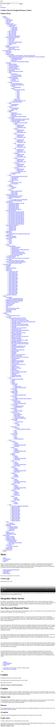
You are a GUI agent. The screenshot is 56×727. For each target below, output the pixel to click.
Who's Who (8, 21)
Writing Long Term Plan (19, 89)
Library (7, 531)
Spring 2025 (14, 396)
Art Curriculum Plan (15, 172)
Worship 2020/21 (12, 541)
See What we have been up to (17, 349)
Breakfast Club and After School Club (14, 300)
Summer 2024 (14, 412)
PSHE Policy (14, 112)
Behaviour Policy (15, 248)
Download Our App (7, 550)
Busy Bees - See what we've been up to (20, 357)
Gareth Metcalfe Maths (16, 59)
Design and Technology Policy (18, 120)
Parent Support (12, 38)
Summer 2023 (14, 434)
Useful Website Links (18, 438)
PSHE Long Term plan (16, 114)
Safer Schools (9, 232)
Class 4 (10, 243)
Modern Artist (20, 126)
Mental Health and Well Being (12, 37)
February (16, 128)
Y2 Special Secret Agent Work (23, 429)
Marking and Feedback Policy (17, 252)
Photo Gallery (17, 401)
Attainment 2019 (12, 228)
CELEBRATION (18, 407)
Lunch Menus (9, 297)
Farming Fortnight (13, 64)
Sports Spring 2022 (13, 287)
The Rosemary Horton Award (12, 46)
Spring (12, 381)
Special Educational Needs (12, 194)
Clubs (7, 521)
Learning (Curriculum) (16, 331)
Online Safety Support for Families (16, 260)
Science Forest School (19, 416)
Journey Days (9, 545)
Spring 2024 (14, 408)
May (15, 143)
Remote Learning (10, 54)
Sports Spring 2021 (13, 291)
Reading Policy (17, 87)
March (15, 133)
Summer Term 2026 (15, 509)
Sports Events (9, 270)
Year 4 (18, 95)
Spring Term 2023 (15, 519)
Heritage (8, 45)
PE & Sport (11, 181)
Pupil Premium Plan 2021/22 (15, 209)
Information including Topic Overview (19, 342)
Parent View (8, 305)
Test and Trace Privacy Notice (15, 263)
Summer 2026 (14, 29)
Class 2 (10, 241)
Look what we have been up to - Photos (20, 320)
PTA (7, 307)
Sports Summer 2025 (13, 275)
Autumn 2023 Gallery (19, 405)
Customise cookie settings (16, 685)
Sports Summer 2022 (13, 286)
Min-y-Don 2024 (12, 32)
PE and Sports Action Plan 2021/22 (16, 216)
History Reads (14, 193)
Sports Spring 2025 (13, 276)
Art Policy (13, 173)
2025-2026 (11, 523)
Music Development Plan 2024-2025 (19, 176)
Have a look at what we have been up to (20, 343)
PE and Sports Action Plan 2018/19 (16, 220)
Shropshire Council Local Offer (15, 195)
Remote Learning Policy (14, 255)
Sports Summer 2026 (13, 271)
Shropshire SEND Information (15, 200)
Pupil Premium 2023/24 (14, 206)
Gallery (15, 385)
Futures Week (12, 70)
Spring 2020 (11, 530)
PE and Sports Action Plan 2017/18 (16, 221)
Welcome (8, 18)
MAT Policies (9, 51)
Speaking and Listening (16, 101)
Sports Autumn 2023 (13, 281)
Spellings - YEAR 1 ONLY (17, 361)
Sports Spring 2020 (13, 293)
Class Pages (8, 316)
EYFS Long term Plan (16, 75)
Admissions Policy (13, 237)
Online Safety (9, 259)
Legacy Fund (11, 48)
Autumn (13, 380)
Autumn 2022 (14, 419)
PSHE (10, 111)
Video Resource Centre (11, 309)
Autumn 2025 (14, 383)
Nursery (7, 314)
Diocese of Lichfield (10, 537)
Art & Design (12, 117)
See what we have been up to (17, 347)
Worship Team (9, 547)
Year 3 (18, 94)
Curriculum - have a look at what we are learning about (23, 321)
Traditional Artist (20, 125)
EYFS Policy (14, 73)
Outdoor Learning (10, 23)
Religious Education (13, 77)
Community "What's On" (11, 294)
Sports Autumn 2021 (13, 288)
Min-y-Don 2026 (12, 34)
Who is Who (11, 40)
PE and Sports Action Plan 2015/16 (16, 224)
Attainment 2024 (12, 226)
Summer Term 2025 (15, 513)
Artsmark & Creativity (11, 256)
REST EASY (12, 39)
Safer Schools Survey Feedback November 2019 (19, 233)
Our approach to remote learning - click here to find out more (22, 55)
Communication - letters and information (20, 330)
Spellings (16, 423)
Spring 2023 (14, 426)
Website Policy (6, 664)
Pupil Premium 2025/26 (14, 204)
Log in (4, 551)
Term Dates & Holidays (11, 267)
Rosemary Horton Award (14, 49)
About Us (5, 17)
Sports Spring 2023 (13, 283)
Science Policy (14, 109)
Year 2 (18, 93)
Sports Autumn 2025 (13, 274)
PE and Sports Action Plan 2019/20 (16, 219)
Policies (10, 44)
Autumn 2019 (12, 529)
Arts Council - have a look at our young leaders (19, 258)
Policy (12, 188)
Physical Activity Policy (16, 182)
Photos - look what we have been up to (19, 336)
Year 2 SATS (17, 413)
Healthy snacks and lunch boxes (16, 298)
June (15, 148)
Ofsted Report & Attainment (12, 225)
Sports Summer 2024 (13, 278)
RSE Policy (14, 115)
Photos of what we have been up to (19, 319)
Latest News (8, 269)
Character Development (14, 66)
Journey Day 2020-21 (13, 546)
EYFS (10, 72)
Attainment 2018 (12, 230)
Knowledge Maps (18, 414)
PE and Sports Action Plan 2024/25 (16, 213)
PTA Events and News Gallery (12, 308)
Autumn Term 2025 (15, 507)
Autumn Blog (14, 27)
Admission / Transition (11, 236)
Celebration (13, 344)
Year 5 (18, 97)
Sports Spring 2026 (13, 272)
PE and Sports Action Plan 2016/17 (16, 222)
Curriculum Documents (16, 76)
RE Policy (13, 79)
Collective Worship (10, 536)
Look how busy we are (16, 329)
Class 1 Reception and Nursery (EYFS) (17, 318)
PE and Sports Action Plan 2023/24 (16, 214)
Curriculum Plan (15, 78)
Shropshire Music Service (17, 57)
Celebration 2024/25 (13, 526)
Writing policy (17, 99)
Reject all (3, 685)
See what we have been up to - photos (19, 340)
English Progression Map (16, 83)
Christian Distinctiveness (11, 540)
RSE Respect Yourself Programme (18, 116)
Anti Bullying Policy (15, 247)
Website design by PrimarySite (9, 669)
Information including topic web (18, 346)
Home (4, 16)
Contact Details (9, 20)
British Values (9, 238)
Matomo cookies (7, 708)
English (10, 82)
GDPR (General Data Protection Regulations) (16, 261)
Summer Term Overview (16, 355)
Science (10, 106)
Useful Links (9, 311)
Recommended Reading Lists (17, 84)
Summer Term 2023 (15, 520)
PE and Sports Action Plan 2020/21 (16, 217)
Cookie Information (7, 663)
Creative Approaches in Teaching (16, 71)
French (10, 184)
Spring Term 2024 (15, 515)
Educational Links (10, 532)
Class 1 (10, 239)
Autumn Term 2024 (15, 510)
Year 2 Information (18, 410)
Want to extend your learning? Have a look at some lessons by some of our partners (27, 56)
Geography (11, 186)
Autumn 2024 (14, 392)
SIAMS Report (9, 235)
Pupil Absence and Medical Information (14, 299)
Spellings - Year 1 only (16, 376)
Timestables (16, 446)
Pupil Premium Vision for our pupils (16, 203)
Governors (8, 53)
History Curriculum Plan (16, 191)
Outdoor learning (15, 350)
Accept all (8, 685)
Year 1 (18, 92)
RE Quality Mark (15, 81)
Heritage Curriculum (13, 65)
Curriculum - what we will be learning (19, 324)
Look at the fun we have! (14, 315)
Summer (13, 382)
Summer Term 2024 (15, 517)
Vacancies (8, 22)
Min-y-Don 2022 (12, 31)
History (10, 189)
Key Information (6, 50)
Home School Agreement (16, 254)
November (16, 162)
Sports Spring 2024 (13, 280)
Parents (4, 296)
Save (12, 725)
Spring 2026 (14, 28)
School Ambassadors (10, 524)
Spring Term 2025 (15, 512)
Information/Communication (17, 360)
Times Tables (17, 459)
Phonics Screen (17, 386)
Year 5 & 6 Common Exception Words (19, 506)
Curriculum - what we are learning (18, 327)
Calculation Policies (13, 67)
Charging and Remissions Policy (18, 253)
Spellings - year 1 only (16, 368)
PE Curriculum (14, 183)
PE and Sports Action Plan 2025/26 (16, 211)
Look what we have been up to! (18, 364)
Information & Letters (16, 375)
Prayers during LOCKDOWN (15, 542)
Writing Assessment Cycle (19, 100)
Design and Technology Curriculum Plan (20, 119)
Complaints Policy (15, 250)
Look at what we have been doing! (18, 371)
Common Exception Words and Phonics (22, 398)
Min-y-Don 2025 (12, 33)
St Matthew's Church (10, 539)
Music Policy (14, 178)
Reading (13, 86)
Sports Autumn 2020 (13, 292)
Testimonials (8, 310)
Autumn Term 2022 (15, 518)
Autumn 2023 (14, 404)
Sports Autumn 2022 (13, 285)
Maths (10, 103)
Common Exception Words (17, 379)
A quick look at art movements (20, 122)
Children (5, 313)
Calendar (8, 266)
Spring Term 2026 (15, 508)
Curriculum (8, 62)
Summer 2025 (14, 399)
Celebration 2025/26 (13, 528)
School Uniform (9, 304)
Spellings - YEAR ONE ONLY (18, 354)
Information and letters (16, 322)
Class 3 (10, 242)
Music (10, 175)
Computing (11, 110)
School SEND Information (14, 197)
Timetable (16, 443)
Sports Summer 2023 (13, 282)
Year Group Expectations (14, 68)
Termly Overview (15, 363)
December (16, 167)
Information (14, 326)
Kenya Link (11, 543)
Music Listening (14, 180)
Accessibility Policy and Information (19, 199)
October (16, 158)
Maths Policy (14, 105)
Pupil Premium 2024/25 (14, 205)
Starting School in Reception (12, 302)
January (16, 123)
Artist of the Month (15, 121)
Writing (13, 88)
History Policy (14, 192)
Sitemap (5, 661)
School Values (6, 535)
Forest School (12, 26)
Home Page (3, 7)
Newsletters (8, 265)
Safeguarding (9, 231)
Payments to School (10, 303)
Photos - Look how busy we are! (18, 332)
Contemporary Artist (21, 127)
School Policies (12, 245)
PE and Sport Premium (11, 210)
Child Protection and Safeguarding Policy (20, 249)
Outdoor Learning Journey (14, 35)
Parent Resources (12, 43)
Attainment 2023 (12, 227)
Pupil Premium (9, 202)
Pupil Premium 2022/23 (14, 208)
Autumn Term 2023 (15, 514)
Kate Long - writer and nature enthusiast (20, 61)
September (16, 153)
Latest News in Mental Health (15, 42)
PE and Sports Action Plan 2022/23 (16, 215)
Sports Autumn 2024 (13, 277)
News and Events (7, 264)
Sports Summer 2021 (13, 289)
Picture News (14, 60)
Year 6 (18, 98)
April (15, 138)
